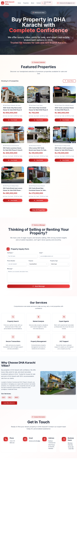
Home (19, 3)
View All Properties (38, 210)
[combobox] (38, 264)
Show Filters (70, 81)
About (32, 3)
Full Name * (10, 252)
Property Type (54, 260)
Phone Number (11, 260)
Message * (10, 268)
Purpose (31, 260)
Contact (39, 3)
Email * (41, 252)
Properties (26, 3)
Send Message (40, 286)
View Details (14, 120)
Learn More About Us (9, 403)
